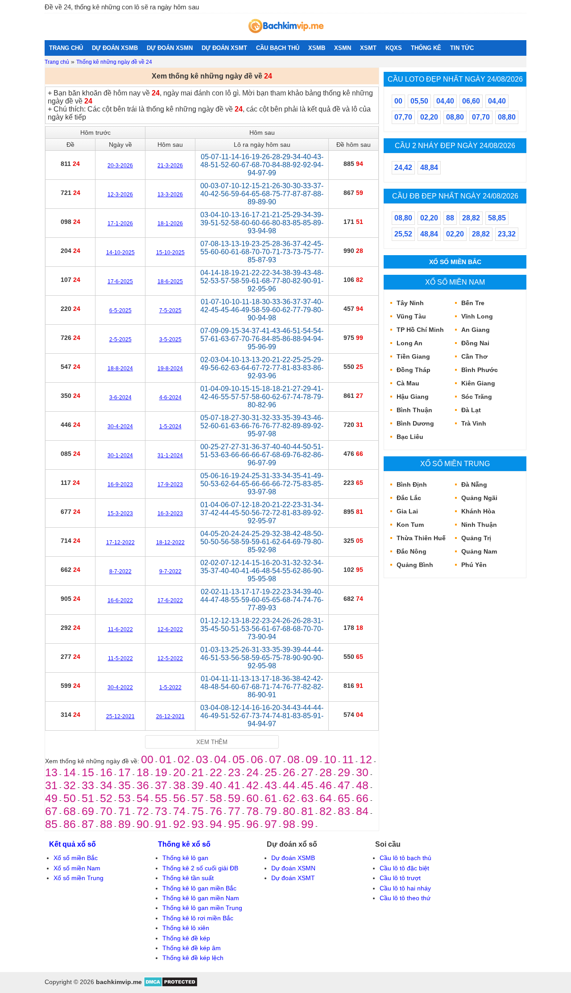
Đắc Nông (411, 551)
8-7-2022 (120, 571)
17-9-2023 (170, 484)
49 (51, 798)
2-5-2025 (120, 339)
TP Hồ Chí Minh (420, 329)
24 (252, 772)
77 (234, 811)
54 (143, 798)
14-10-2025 (120, 252)
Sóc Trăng (476, 396)
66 (362, 798)
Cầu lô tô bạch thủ (405, 857)
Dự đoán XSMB (293, 857)
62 (289, 798)
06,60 (471, 101)
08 (293, 759)
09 (312, 759)
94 (216, 824)
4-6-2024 (170, 397)
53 (124, 798)
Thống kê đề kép (186, 938)
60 (252, 798)
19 (161, 772)
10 (330, 759)
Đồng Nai (475, 343)
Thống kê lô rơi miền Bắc (197, 918)
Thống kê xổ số (184, 844)
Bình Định (412, 484)
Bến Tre (472, 302)
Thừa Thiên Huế (421, 538)
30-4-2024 (120, 426)
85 (51, 824)
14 (69, 772)
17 (124, 772)
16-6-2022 (120, 600)
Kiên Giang (478, 383)
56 (179, 798)
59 (234, 798)
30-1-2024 (120, 455)
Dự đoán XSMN (293, 868)
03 (202, 759)
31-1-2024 (170, 455)
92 (179, 824)
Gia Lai (407, 511)
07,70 (403, 117)
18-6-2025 (170, 281)
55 (161, 798)
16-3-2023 (170, 513)
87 (88, 824)
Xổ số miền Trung (455, 463)
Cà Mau (408, 383)
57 (197, 798)
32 (69, 785)
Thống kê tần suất (188, 877)
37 (161, 785)
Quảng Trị (476, 538)
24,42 (403, 167)
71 (124, 811)
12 (366, 759)
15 (88, 772)
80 (289, 811)
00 (147, 759)
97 (271, 824)
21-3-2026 (170, 165)
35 (124, 785)
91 (161, 824)
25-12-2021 (120, 716)
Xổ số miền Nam (455, 282)
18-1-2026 (170, 223)
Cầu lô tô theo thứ (405, 898)
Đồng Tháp (413, 369)
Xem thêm (212, 742)
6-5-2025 (120, 310)
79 (271, 811)
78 (252, 811)
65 (344, 798)
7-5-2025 (170, 310)
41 (234, 785)
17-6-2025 (120, 281)
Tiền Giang (413, 356)
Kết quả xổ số (72, 844)
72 (143, 811)
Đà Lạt (471, 410)
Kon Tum (410, 524)
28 (325, 772)
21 (197, 772)
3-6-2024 (120, 397)
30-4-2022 (120, 687)
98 (289, 824)
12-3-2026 (120, 194)
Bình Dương (415, 423)
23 (234, 772)
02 (184, 759)
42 (252, 785)
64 (325, 798)
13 (51, 772)
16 (106, 772)
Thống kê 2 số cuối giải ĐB (200, 868)
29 (344, 772)
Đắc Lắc (409, 497)
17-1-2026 (120, 223)
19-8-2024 (170, 368)
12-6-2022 (170, 629)
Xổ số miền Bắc (455, 261)
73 (161, 811)
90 (143, 824)
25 (271, 772)
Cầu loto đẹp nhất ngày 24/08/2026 (455, 79)
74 (179, 811)
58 (216, 798)
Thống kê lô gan (185, 857)
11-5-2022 (120, 658)
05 (238, 759)
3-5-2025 (170, 339)
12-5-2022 (170, 658)
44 (289, 785)
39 (197, 785)
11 (348, 759)
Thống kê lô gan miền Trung (202, 907)
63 (307, 798)
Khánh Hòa (478, 511)
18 (143, 772)
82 (325, 811)
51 (88, 798)
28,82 (471, 218)
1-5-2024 (170, 426)
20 (179, 772)
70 (106, 811)
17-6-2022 (170, 600)
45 (307, 785)
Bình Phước (479, 369)
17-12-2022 (120, 542)
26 (289, 772)
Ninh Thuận (479, 524)
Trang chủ (57, 62)
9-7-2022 (170, 571)
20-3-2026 (120, 165)
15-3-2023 (120, 513)
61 (271, 798)
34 (106, 785)
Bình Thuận (414, 410)
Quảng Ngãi (479, 497)
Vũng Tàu (411, 316)
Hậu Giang (413, 396)
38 (179, 785)
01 (165, 759)
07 (275, 759)
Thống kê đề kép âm (191, 948)
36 (143, 785)
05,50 (419, 101)
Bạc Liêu (410, 436)
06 (257, 759)
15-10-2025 (170, 252)
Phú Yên (474, 564)
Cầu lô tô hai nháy (405, 888)
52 (106, 798)
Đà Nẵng (474, 484)
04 (220, 759)
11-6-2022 (120, 629)
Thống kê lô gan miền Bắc (199, 888)
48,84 (429, 167)
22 (216, 772)
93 (197, 824)
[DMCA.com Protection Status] (171, 985)
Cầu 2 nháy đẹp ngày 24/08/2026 (455, 145)
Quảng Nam (479, 551)
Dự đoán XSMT (293, 877)
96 (252, 824)
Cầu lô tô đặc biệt (404, 868)
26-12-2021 (170, 716)
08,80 (455, 117)
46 (325, 785)
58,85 (497, 218)
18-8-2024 (120, 368)
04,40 (445, 101)
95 (234, 824)
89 (124, 824)
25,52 (403, 234)
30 (362, 772)
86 (69, 824)
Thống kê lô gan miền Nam (200, 898)
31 (51, 785)
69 (88, 811)
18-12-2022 (170, 542)
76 (216, 811)
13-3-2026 (170, 194)
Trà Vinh (473, 423)
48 (362, 785)
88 (106, 824)
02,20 (429, 117)
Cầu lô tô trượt (400, 877)
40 (216, 785)
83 (344, 811)
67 (51, 811)
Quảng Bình (415, 564)
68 (69, 811)
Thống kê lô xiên (185, 927)
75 (197, 811)
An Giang (475, 329)
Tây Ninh (410, 302)
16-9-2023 (120, 484)
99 (307, 824)
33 (88, 785)
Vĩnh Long (477, 316)
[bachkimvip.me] (285, 35)
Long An (409, 343)
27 (307, 772)
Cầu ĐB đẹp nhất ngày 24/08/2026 (455, 196)
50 (69, 798)
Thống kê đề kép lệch (192, 957)
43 (271, 785)
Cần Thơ (474, 356)
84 (362, 811)
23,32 (507, 234)
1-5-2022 (170, 687)
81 (307, 811)
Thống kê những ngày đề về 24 (114, 62)
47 (344, 785)
